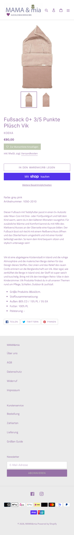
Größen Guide (15, 441)
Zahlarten (12, 423)
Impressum (13, 390)
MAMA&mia (31, 523)
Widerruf (12, 381)
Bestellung (13, 414)
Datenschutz (14, 372)
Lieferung (12, 432)
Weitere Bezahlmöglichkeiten (37, 185)
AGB (9, 362)
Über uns (12, 353)
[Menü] (68, 10)
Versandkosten (29, 153)
